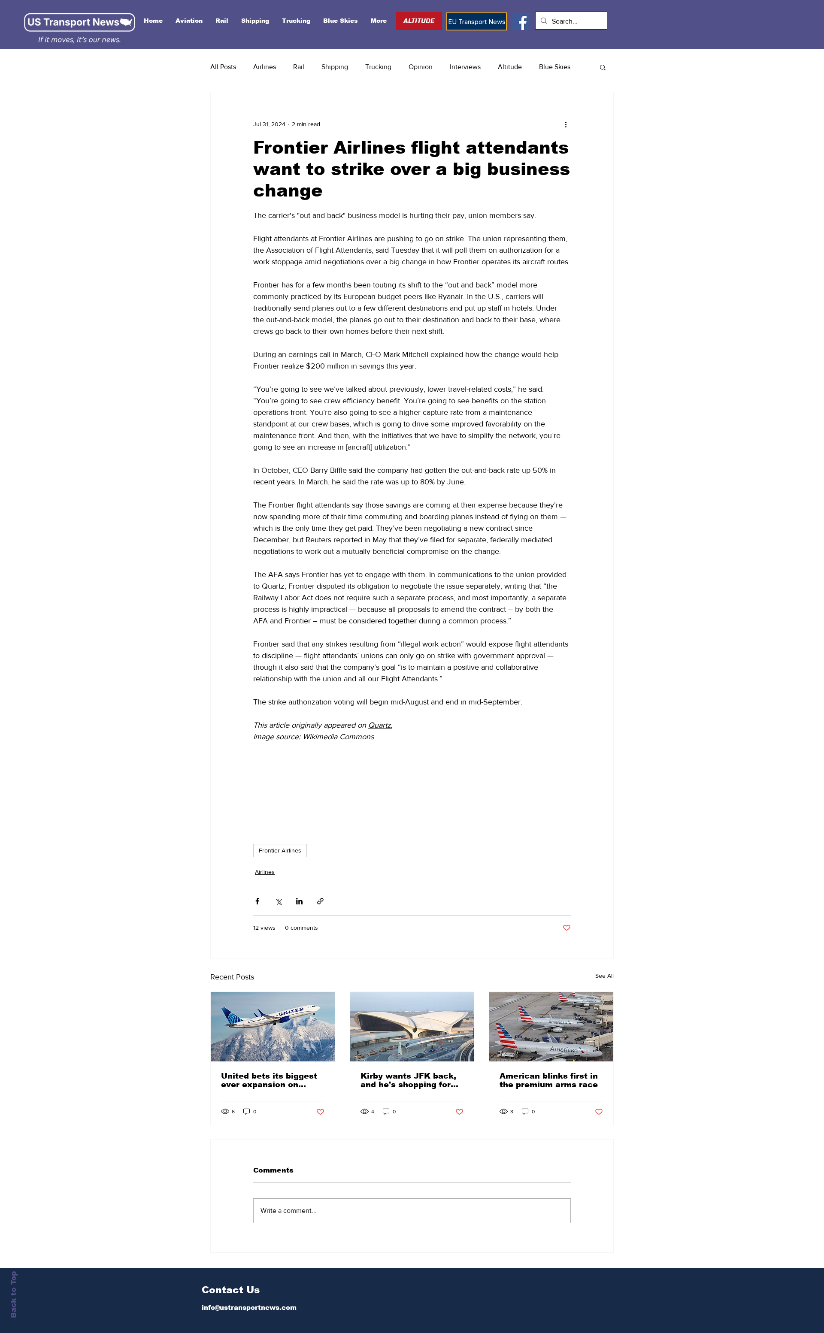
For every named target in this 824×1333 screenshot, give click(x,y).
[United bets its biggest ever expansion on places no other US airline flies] (273, 1026)
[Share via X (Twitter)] (278, 901)
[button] (603, 66)
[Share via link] (320, 901)
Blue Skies (554, 66)
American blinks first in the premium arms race (549, 1080)
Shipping (334, 66)
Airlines (264, 66)
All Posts (223, 66)
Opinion (421, 66)
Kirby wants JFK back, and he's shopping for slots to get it (408, 1080)
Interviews (465, 66)
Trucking (378, 66)
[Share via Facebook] (257, 901)
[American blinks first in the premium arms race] (551, 1026)
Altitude (510, 66)
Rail (298, 66)
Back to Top (13, 1294)
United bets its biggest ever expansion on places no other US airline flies (269, 1080)
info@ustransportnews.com (249, 1307)
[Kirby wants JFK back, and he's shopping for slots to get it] (412, 1026)
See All (604, 975)
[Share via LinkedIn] (299, 901)
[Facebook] (520, 21)
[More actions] (565, 124)
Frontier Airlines (280, 850)
